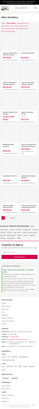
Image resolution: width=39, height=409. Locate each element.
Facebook (6, 378)
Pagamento (5, 315)
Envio (3, 312)
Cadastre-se (5, 401)
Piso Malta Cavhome (27, 53)
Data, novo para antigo (8, 31)
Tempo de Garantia (7, 318)
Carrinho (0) (23, 8)
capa (32, 226)
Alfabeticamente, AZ (23, 23)
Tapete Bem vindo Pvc (10, 176)
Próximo (12, 218)
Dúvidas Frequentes (7, 395)
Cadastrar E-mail (19, 257)
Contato (4, 324)
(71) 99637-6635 (13, 336)
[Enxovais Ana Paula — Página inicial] (5, 8)
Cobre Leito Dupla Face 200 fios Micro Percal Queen (28, 146)
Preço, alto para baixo (8, 28)
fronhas (9, 232)
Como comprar (6, 306)
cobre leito (4, 230)
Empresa (4, 303)
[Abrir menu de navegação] (35, 8)
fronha (2, 232)
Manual (4, 23)
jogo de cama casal (30, 232)
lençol (20, 235)
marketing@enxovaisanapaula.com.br (17, 339)
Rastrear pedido (6, 388)
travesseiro (11, 238)
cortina (18, 230)
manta (25, 235)
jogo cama (17, 232)
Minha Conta (5, 398)
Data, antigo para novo (22, 28)
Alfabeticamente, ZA (8, 26)
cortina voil (27, 230)
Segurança (5, 309)
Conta (17, 8)
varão (19, 238)
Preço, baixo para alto (21, 26)
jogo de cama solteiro (8, 235)
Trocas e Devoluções (8, 321)
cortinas (35, 230)
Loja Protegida (6, 385)
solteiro (32, 235)
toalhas (3, 238)
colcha (12, 230)
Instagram (15, 378)
